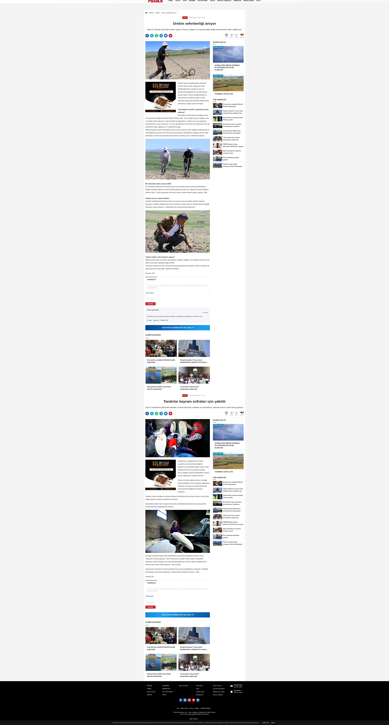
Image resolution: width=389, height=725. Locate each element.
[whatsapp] (156, 35)
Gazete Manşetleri (219, 688)
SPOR (164, 695)
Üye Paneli (199, 685)
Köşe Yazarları (183, 685)
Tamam (273, 722)
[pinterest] (170, 35)
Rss (178, 708)
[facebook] (147, 35)
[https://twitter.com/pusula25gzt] (184, 700)
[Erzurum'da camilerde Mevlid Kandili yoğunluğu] (161, 348)
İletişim (197, 708)
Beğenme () (164, 320)
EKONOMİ (165, 685)
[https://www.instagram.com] (189, 700)
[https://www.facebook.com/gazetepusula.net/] (180, 700)
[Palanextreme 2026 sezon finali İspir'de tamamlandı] (161, 375)
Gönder (150, 304)
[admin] (197, 700)
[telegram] (161, 35)
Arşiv (197, 688)
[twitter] (152, 35)
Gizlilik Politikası (206, 708)
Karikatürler (199, 695)
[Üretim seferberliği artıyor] (177, 60)
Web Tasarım (194, 719)
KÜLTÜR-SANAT (167, 692)
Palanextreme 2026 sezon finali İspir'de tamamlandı (159, 388)
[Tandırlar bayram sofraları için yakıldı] (177, 438)
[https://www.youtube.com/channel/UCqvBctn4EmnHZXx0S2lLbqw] (193, 700)
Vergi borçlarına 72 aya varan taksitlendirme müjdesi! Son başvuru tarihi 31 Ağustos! (194, 361)
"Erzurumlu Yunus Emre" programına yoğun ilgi (189, 388)
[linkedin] (166, 35)
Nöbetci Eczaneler (219, 692)
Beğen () (156, 320)
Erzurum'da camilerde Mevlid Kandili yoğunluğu (161, 361)
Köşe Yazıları (151, 692)
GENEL (149, 688)
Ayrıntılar (266, 722)
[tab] (151, 279)
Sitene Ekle (184, 708)
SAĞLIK (149, 695)
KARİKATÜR (166, 688)
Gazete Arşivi (200, 692)
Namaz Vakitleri (218, 695)
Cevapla (149, 320)
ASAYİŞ (149, 685)
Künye (191, 708)
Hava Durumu (217, 685)
